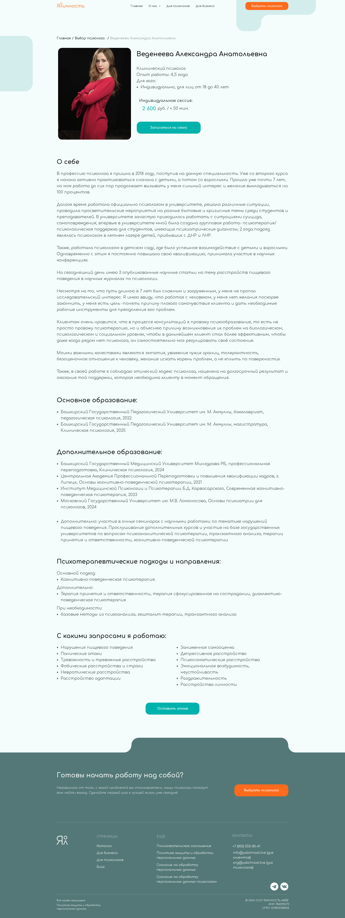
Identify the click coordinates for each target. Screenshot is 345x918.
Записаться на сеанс (168, 127)
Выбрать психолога (266, 6)
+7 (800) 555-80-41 (246, 846)
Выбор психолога (90, 38)
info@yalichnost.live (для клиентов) (253, 855)
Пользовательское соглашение (184, 846)
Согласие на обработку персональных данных (177, 867)
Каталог (104, 846)
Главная (137, 6)
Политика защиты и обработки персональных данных (79, 907)
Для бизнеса (205, 6)
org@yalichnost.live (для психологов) (253, 865)
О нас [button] (153, 6)
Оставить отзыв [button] (172, 708)
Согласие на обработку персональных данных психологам (187, 879)
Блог (101, 867)
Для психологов (178, 6)
